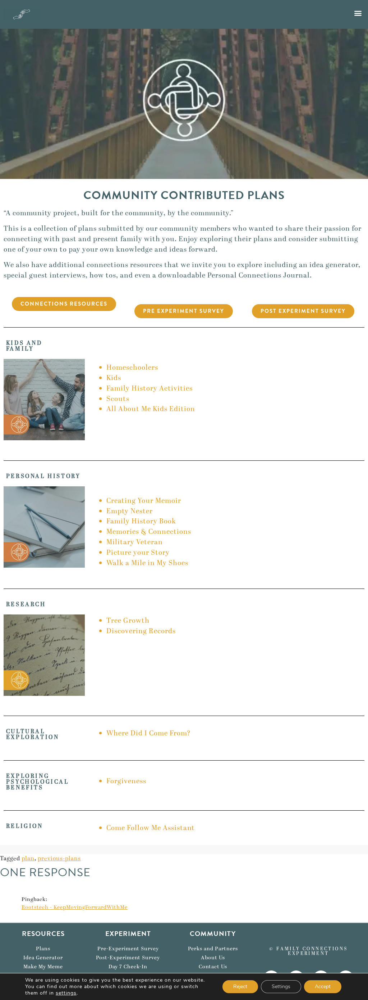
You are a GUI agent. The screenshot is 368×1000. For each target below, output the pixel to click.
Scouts (117, 399)
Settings (281, 986)
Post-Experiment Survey (128, 958)
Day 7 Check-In (128, 967)
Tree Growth (128, 621)
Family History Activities (149, 388)
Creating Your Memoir (143, 501)
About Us (213, 958)
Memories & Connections (148, 532)
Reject (240, 986)
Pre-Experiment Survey (128, 949)
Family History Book (141, 521)
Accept (323, 986)
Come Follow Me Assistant (150, 828)
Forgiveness (126, 781)
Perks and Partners (213, 949)
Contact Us (213, 967)
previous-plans (59, 858)
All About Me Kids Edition (150, 409)
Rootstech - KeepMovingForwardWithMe (75, 907)
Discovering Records (142, 631)
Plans (43, 949)
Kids (113, 378)
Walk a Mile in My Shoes (147, 563)
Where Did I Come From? (148, 733)
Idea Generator (43, 958)
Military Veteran (134, 542)
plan (28, 858)
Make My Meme (43, 967)
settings (66, 993)
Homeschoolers (132, 367)
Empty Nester (129, 511)
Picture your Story (138, 553)
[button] (358, 13)
